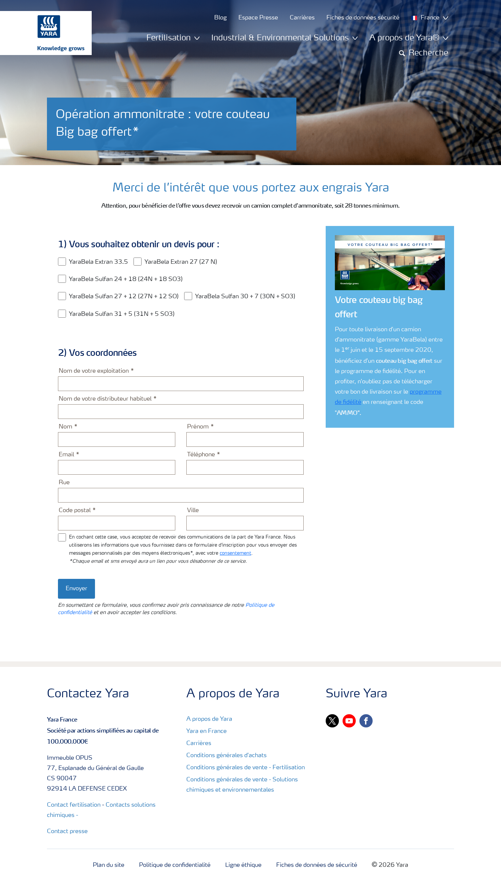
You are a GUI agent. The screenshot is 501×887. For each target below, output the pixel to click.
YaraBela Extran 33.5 (98, 262)
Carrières (198, 744)
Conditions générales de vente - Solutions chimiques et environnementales (242, 785)
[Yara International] (42, 33)
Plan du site (108, 865)
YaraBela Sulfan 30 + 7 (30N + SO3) (245, 297)
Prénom (198, 427)
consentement (235, 553)
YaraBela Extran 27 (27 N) (181, 262)
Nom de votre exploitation (94, 371)
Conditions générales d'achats (226, 756)
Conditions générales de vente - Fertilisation (245, 768)
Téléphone (201, 455)
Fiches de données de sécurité (316, 865)
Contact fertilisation (73, 805)
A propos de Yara (209, 719)
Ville (193, 511)
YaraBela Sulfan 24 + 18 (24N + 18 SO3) (126, 279)
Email (66, 455)
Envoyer (76, 589)
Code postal (75, 511)
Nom (65, 427)
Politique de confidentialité (175, 865)
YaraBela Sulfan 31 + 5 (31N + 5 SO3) (122, 314)
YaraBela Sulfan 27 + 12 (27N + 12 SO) (124, 297)
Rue (64, 483)
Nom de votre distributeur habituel (105, 399)
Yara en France (206, 731)
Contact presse (67, 832)
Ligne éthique (243, 865)
